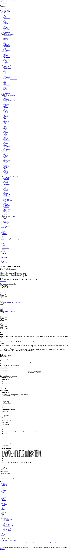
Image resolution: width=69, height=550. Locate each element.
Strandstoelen (6, 165)
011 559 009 (2, 259)
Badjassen (5, 98)
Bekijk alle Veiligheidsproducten (9, 147)
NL (4, 245)
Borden (5, 96)
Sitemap (3, 535)
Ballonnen (5, 82)
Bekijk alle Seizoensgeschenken (9, 75)
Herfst (5, 71)
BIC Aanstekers (6, 80)
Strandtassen (6, 212)
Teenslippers (6, 132)
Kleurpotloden (6, 192)
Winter (5, 74)
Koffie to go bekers (7, 27)
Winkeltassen (4, 506)
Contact (3, 491)
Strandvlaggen (6, 173)
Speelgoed (5, 88)
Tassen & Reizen (12, 197)
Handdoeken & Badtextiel (8, 97)
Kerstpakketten (6, 69)
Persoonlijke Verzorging (5, 175)
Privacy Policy (4, 532)
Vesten (5, 136)
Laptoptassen (6, 204)
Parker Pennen (6, 189)
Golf (4, 157)
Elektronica (4, 33)
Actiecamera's (6, 38)
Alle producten (4, 227)
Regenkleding (6, 128)
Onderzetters (6, 111)
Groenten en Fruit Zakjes (8, 200)
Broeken (5, 117)
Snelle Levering (6, 76)
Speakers (5, 47)
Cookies (3, 534)
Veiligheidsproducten (7, 146)
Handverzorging (6, 178)
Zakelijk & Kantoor (5, 215)
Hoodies (5, 134)
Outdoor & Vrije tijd (5, 150)
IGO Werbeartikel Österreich (8, 519)
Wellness (5, 183)
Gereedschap (6, 143)
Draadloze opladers (7, 44)
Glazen (5, 21)
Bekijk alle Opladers (7, 46)
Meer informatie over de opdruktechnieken (11, 291)
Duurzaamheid (4, 484)
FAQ (3, 235)
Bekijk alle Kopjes (7, 29)
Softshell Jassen (6, 120)
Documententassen (7, 199)
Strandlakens (6, 164)
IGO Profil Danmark (7, 523)
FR (4, 244)
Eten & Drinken (4, 51)
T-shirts (5, 131)
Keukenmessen (6, 104)
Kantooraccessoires (7, 219)
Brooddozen (6, 103)
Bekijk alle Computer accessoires (9, 36)
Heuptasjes (5, 201)
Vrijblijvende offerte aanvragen (5, 370)
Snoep (5, 58)
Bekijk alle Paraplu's (7, 160)
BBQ (5, 154)
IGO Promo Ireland (7, 526)
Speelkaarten (6, 89)
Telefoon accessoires (7, 48)
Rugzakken (4, 497)
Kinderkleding (6, 122)
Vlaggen (5, 169)
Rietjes (5, 106)
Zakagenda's (6, 17)
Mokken (3, 509)
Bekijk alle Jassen (6, 121)
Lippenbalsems (6, 179)
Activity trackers (6, 39)
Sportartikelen (6, 161)
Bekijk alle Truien (6, 135)
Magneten (5, 110)
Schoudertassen (6, 211)
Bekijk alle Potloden (7, 194)
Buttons (5, 83)
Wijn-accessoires (6, 112)
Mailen (11, 259)
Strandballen (6, 167)
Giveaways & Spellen (5, 78)
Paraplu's (3, 505)
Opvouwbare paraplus (7, 158)
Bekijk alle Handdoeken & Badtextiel (9, 100)
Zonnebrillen (6, 139)
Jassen (5, 119)
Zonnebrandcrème (7, 184)
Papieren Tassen (6, 206)
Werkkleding (6, 138)
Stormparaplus (6, 159)
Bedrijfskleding (6, 115)
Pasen (5, 73)
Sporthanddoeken (6, 99)
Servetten (5, 56)
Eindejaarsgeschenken (7, 68)
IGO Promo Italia (6, 520)
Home (3, 261)
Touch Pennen (6, 190)
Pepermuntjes (6, 61)
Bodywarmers (6, 116)
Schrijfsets (5, 195)
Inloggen (4, 246)
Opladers (5, 42)
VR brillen (5, 40)
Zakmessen (5, 148)
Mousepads (6, 221)
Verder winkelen (4, 257)
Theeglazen (6, 23)
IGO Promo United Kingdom (8, 528)
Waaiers (5, 137)
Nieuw (3, 232)
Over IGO (3, 483)
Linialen (5, 220)
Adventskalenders (6, 66)
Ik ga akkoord (2, 549)
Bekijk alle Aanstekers (7, 81)
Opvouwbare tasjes (7, 205)
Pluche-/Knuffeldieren (7, 86)
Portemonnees (6, 127)
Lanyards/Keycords (7, 85)
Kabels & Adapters (7, 45)
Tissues (5, 180)
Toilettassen (6, 182)
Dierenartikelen (6, 155)
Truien (5, 133)
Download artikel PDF (5, 446)
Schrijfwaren (12, 186)
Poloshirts (5, 125)
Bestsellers (4, 233)
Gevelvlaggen (6, 171)
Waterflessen (6, 31)
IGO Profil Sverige (7, 522)
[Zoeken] (9, 239)
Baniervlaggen (6, 170)
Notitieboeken (6, 223)
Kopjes (5, 26)
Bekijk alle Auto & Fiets (7, 153)
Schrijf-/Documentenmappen (8, 225)
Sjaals (5, 129)
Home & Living (4, 94)
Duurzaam (4, 231)
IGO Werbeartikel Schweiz (8, 527)
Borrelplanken (6, 55)
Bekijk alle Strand (6, 166)
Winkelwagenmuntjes (7, 92)
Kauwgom (5, 60)
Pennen (5, 188)
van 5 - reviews (5, 0)
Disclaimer (3, 533)
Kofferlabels (6, 208)
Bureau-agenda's (6, 15)
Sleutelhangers (6, 87)
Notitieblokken (6, 222)
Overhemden (6, 124)
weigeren (19, 547)
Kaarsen (5, 101)
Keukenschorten (6, 108)
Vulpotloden (6, 193)
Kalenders (5, 16)
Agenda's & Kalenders (13, 14)
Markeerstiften (6, 187)
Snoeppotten (6, 62)
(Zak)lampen (6, 142)
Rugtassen (5, 210)
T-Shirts (3, 499)
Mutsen (5, 123)
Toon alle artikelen (7, 18)
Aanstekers (4, 503)
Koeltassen (5, 203)
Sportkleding (6, 130)
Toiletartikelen (6, 181)
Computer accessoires (7, 35)
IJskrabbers (5, 144)
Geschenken (4, 64)
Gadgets (5, 37)
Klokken (5, 109)
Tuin (4, 168)
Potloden (5, 191)
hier (63, 547)
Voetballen (5, 162)
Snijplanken (6, 107)
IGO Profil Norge (6, 529)
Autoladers (5, 43)
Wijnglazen (5, 24)
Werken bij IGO (4, 485)
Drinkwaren (12, 19)
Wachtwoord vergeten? (5, 248)
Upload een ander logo (3, 281)
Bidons (5, 20)
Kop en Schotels (6, 25)
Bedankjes (5, 67)
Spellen (5, 90)
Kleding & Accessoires (13, 114)
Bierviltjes (5, 54)
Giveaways (5, 84)
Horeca (5, 53)
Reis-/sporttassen (6, 207)
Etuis (5, 218)
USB (5, 49)
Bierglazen (5, 22)
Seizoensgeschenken (7, 70)
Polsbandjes (6, 126)
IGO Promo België (5, 518)
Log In (3, 489)
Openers (5, 105)
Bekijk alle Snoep (6, 63)
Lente (5, 72)
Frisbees (5, 156)
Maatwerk (3, 236)
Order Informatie (4, 490)
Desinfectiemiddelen (7, 177)
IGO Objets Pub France (7, 524)
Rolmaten (5, 145)
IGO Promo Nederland (7, 530)
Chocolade (5, 59)
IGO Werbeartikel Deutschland (8, 525)
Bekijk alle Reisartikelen (7, 209)
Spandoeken (6, 172)
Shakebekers (6, 28)
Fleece (5, 118)
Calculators (5, 217)
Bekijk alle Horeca (7, 57)
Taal (3, 243)
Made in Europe (4, 234)
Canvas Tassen (6, 198)
